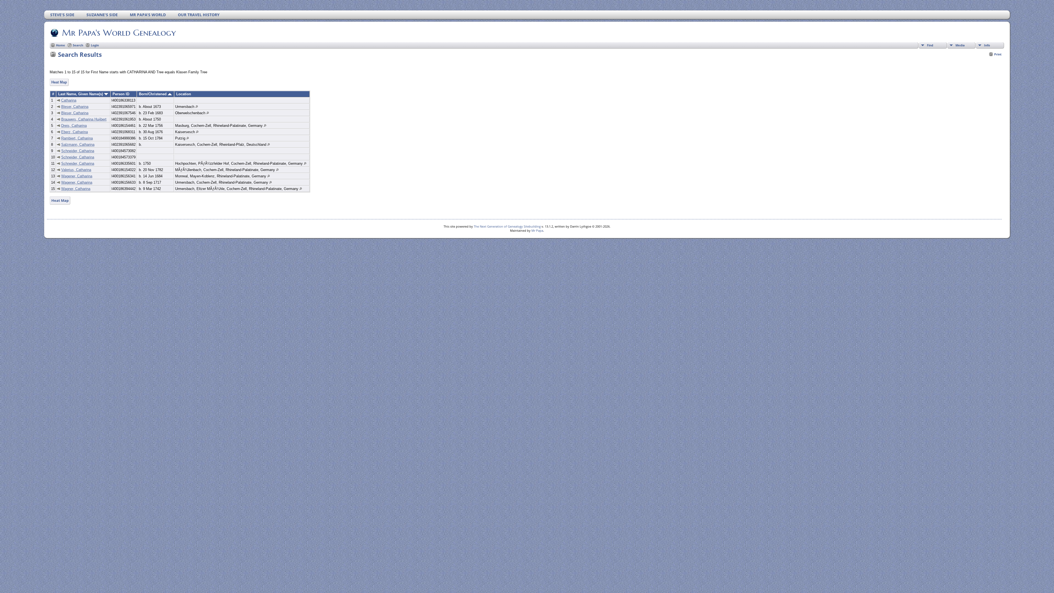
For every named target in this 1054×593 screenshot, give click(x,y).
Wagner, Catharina (75, 189)
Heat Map (59, 82)
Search (78, 45)
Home (60, 45)
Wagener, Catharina (76, 176)
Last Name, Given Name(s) (81, 94)
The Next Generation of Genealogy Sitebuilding (507, 226)
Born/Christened (153, 94)
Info (987, 45)
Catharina (68, 100)
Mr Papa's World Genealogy (119, 32)
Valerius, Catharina (76, 170)
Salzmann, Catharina (77, 144)
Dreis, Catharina (74, 126)
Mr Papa (537, 230)
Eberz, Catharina (74, 132)
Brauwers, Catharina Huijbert (83, 119)
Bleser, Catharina (74, 107)
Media (960, 45)
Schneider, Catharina (77, 151)
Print (998, 54)
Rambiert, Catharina (77, 138)
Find (930, 45)
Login (95, 45)
